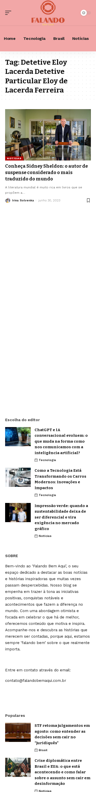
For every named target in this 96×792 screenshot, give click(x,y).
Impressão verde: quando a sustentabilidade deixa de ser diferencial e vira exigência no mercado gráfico (61, 517)
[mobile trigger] (9, 13)
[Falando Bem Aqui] (48, 13)
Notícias (14, 158)
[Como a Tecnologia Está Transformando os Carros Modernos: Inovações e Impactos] (18, 477)
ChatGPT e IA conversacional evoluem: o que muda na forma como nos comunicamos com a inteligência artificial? (61, 441)
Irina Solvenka (23, 200)
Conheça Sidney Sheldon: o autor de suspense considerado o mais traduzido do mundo (46, 172)
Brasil (43, 750)
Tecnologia (47, 460)
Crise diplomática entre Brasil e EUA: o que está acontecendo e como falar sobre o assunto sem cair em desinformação (62, 772)
